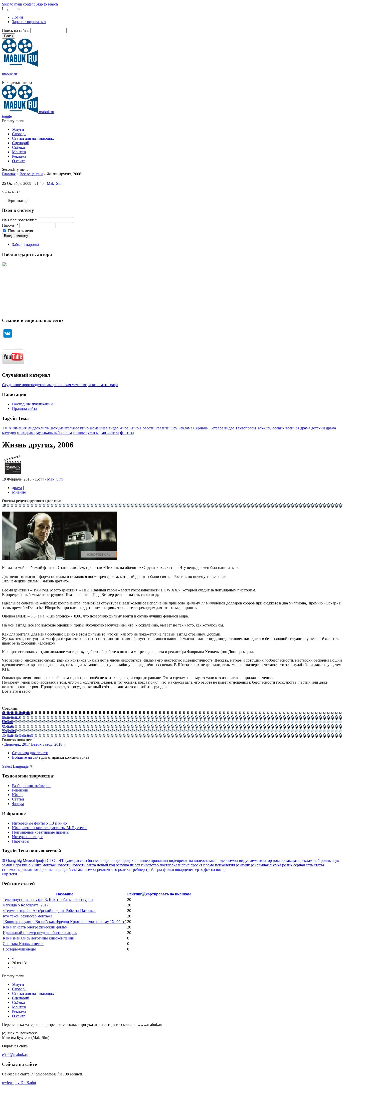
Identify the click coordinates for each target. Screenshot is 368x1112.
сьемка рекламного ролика (107, 869)
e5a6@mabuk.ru (15, 1054)
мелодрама (26, 432)
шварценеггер (187, 869)
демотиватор (261, 860)
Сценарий (20, 143)
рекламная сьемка (266, 865)
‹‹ (13, 958)
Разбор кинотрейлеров (31, 785)
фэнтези (127, 432)
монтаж (49, 865)
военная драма (297, 428)
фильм (168, 869)
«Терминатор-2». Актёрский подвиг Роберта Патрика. (49, 910)
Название (64, 894)
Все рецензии (31, 174)
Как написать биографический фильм (35, 927)
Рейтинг (134, 894)
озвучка (122, 865)
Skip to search (47, 4)
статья (319, 865)
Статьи (18, 799)
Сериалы (201, 428)
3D (4, 860)
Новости (147, 428)
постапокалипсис (175, 865)
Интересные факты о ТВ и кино (39, 823)
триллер (80, 432)
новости (64, 865)
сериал (299, 865)
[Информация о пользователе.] (12, 474)
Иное (123, 428)
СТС (51, 860)
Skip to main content (18, 4)
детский (318, 428)
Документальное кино (70, 428)
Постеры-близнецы (19, 949)
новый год (106, 865)
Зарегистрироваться (29, 22)
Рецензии (20, 790)
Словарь (19, 134)
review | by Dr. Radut (19, 1082)
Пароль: (10, 225)
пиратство (150, 865)
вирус (244, 860)
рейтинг (243, 865)
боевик (278, 428)
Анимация (18, 428)
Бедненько (11, 717)
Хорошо (9, 731)
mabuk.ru (9, 74)
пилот (135, 865)
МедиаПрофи (34, 860)
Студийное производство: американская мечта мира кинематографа (60, 385)
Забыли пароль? (25, 244)
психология (225, 865)
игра (17, 865)
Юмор (17, 794)
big (19, 860)
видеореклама (181, 860)
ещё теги (9, 874)
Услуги (18, 129)
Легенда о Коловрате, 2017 (26, 905)
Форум (18, 804)
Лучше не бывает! (17, 735)
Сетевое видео (222, 428)
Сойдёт (8, 726)
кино (26, 865)
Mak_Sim (54, 183)
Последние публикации (32, 404)
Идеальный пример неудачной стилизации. (40, 932)
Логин (17, 17)
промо (208, 865)
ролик (287, 865)
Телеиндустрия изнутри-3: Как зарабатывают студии (48, 899)
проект (196, 865)
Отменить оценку (17, 713)
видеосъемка (205, 860)
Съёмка (18, 147)
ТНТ (60, 860)
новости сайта (84, 865)
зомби (7, 865)
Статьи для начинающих (33, 138)
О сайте (18, 161)
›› (13, 967)
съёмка (78, 869)
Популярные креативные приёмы (40, 832)
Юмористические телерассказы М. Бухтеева (49, 828)
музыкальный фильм (54, 432)
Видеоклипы (39, 428)
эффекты (207, 869)
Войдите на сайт (26, 757)
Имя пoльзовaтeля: (19, 220)
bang (12, 860)
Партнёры (20, 841)
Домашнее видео (104, 428)
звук (335, 860)
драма (331, 428)
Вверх (36, 744)
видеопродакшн (125, 860)
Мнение (19, 492)
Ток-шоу (264, 428)
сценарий (63, 869)
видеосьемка (227, 860)
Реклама (19, 156)
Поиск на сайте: (16, 30)
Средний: (10, 708)
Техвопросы (245, 428)
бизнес (93, 860)
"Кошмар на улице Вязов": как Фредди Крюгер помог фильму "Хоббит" (64, 921)
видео (105, 860)
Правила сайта (24, 408)
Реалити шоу (166, 428)
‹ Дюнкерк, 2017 (16, 744)
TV (5, 428)
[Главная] (20, 65)
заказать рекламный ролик (308, 860)
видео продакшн (154, 860)
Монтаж (19, 152)
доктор (279, 860)
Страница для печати (30, 753)
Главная (9, 174)
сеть (309, 865)
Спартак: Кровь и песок (23, 943)
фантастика (109, 432)
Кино (134, 428)
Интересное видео (27, 837)
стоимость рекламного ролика (28, 869)
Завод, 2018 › (54, 744)
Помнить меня (20, 231)
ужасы (93, 432)
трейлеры (154, 869)
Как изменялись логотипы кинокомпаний (38, 938)
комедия (9, 432)
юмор (221, 869)
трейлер (138, 869)
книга (37, 865)
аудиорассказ (76, 860)
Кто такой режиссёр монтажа (27, 916)
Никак (7, 722)
